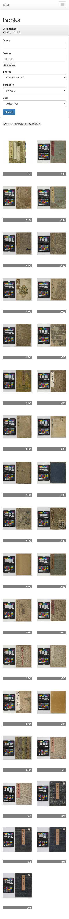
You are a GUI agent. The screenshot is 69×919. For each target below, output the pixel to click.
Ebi (29, 174)
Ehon (6, 4)
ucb (63, 770)
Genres (7, 53)
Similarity (8, 84)
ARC (62, 174)
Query (6, 40)
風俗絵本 (11, 65)
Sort (5, 97)
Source (7, 71)
